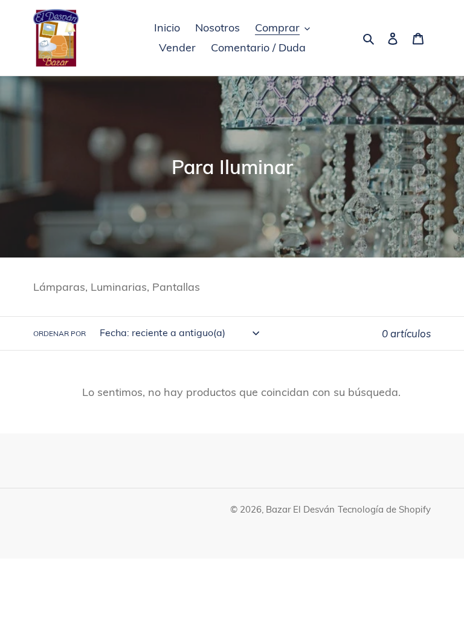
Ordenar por (59, 333)
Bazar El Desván (300, 509)
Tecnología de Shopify (384, 509)
